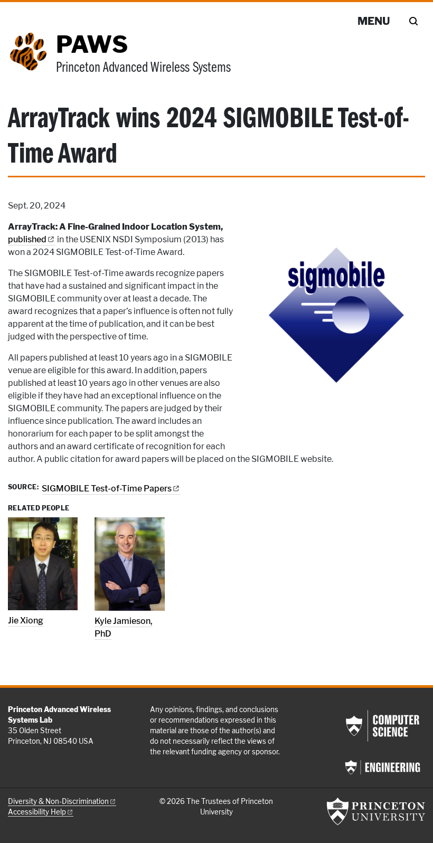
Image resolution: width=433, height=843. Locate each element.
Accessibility (37, 812)
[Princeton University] (376, 811)
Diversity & (58, 801)
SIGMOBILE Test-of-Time (107, 489)
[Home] (32, 60)
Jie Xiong (25, 620)
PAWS (92, 44)
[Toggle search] (413, 21)
